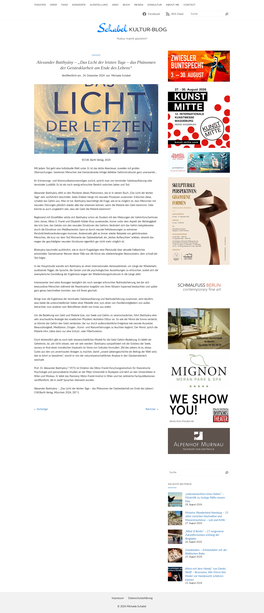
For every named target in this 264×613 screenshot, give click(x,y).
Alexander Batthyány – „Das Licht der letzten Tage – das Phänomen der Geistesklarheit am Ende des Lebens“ (96, 65)
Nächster (151, 409)
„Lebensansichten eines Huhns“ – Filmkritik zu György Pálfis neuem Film (205, 498)
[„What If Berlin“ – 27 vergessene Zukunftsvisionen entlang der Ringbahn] (175, 537)
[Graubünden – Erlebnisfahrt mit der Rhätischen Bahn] (175, 556)
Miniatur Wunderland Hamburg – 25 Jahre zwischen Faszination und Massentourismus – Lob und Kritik (206, 516)
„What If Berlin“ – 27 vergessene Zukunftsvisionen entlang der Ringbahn (204, 535)
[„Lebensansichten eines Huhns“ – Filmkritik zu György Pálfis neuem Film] (175, 500)
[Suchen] (227, 14)
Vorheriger (42, 409)
